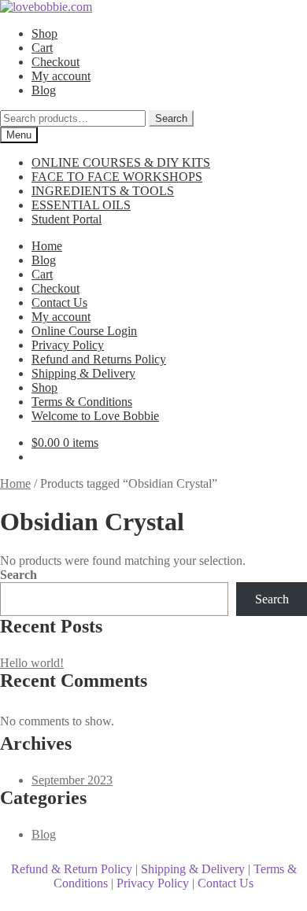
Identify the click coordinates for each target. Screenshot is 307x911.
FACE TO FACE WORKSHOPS (116, 176)
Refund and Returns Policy (98, 359)
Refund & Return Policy (71, 869)
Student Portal (66, 219)
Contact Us (59, 302)
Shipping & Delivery (83, 373)
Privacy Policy (67, 345)
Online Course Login (84, 330)
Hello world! (32, 662)
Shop (44, 33)
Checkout (55, 61)
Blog (43, 90)
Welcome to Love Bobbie (95, 415)
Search (171, 118)
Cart (42, 47)
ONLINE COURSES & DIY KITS (120, 162)
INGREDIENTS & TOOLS (102, 190)
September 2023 (72, 780)
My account (61, 76)
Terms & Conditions (81, 401)
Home (46, 246)
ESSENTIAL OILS (81, 205)
